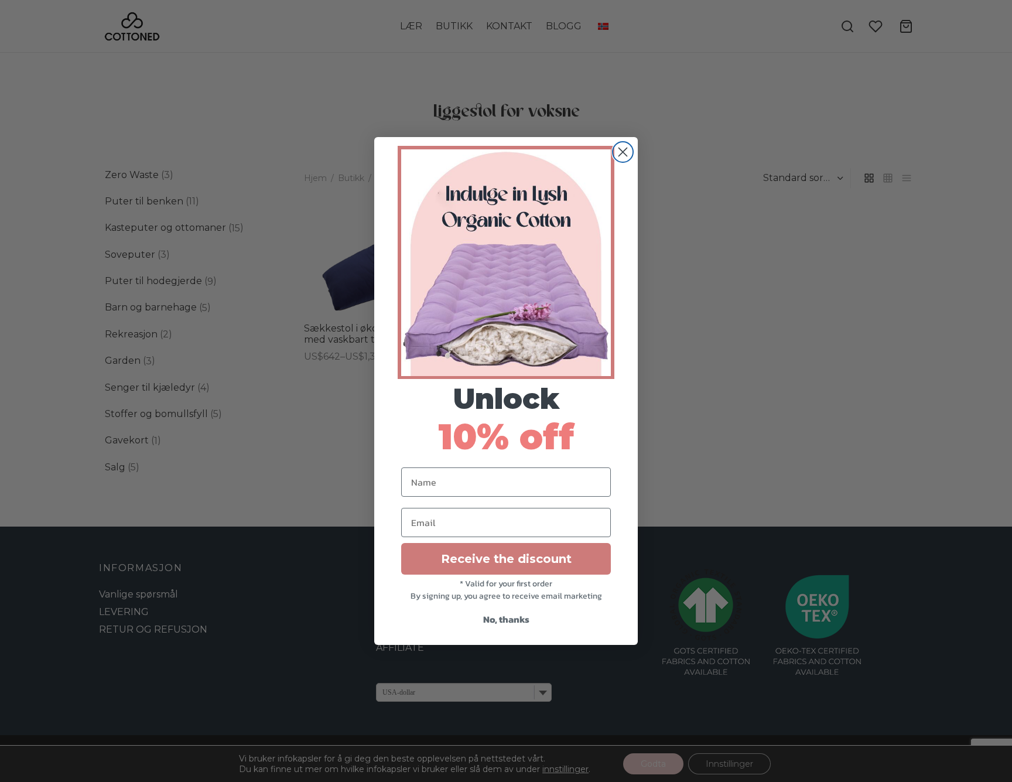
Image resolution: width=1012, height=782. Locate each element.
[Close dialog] (623, 152)
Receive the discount (506, 559)
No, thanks (506, 619)
